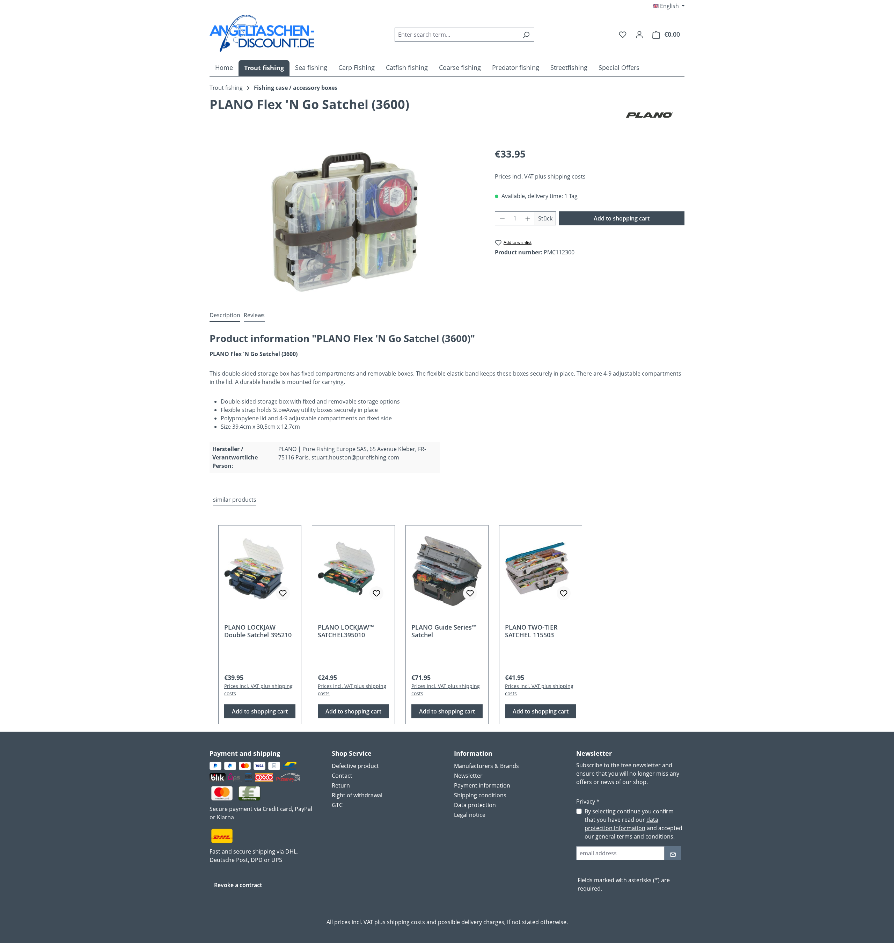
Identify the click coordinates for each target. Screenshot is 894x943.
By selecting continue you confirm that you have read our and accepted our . (633, 823)
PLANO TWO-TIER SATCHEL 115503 (531, 631)
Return (341, 785)
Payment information (482, 785)
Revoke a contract (238, 885)
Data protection (475, 805)
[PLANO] (649, 114)
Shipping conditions (480, 795)
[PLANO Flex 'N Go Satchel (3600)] (345, 221)
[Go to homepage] (262, 33)
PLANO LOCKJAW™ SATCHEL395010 (346, 631)
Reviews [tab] (254, 315)
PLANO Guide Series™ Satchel (444, 631)
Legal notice (469, 815)
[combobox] (456, 35)
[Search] (526, 35)
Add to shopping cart (622, 218)
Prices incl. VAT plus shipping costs (540, 176)
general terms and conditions (634, 836)
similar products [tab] (234, 499)
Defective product (355, 766)
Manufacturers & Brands (486, 766)
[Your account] (639, 34)
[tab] (225, 315)
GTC (337, 805)
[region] (345, 221)
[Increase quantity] (528, 218)
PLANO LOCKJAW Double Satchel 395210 (258, 631)
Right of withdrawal (357, 795)
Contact (342, 775)
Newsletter (468, 775)
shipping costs (406, 922)
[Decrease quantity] (502, 218)
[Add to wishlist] (283, 593)
